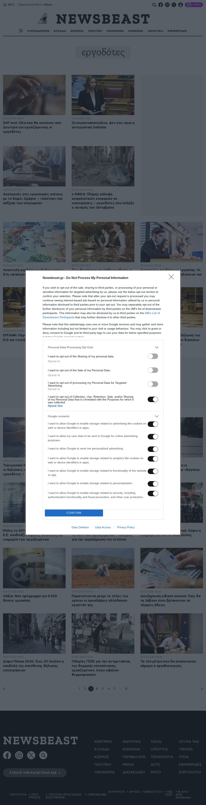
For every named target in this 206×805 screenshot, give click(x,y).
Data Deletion (80, 527)
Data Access (103, 527)
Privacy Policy (126, 527)
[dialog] (103, 402)
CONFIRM (74, 512)
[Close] (172, 278)
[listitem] (103, 347)
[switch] (153, 356)
